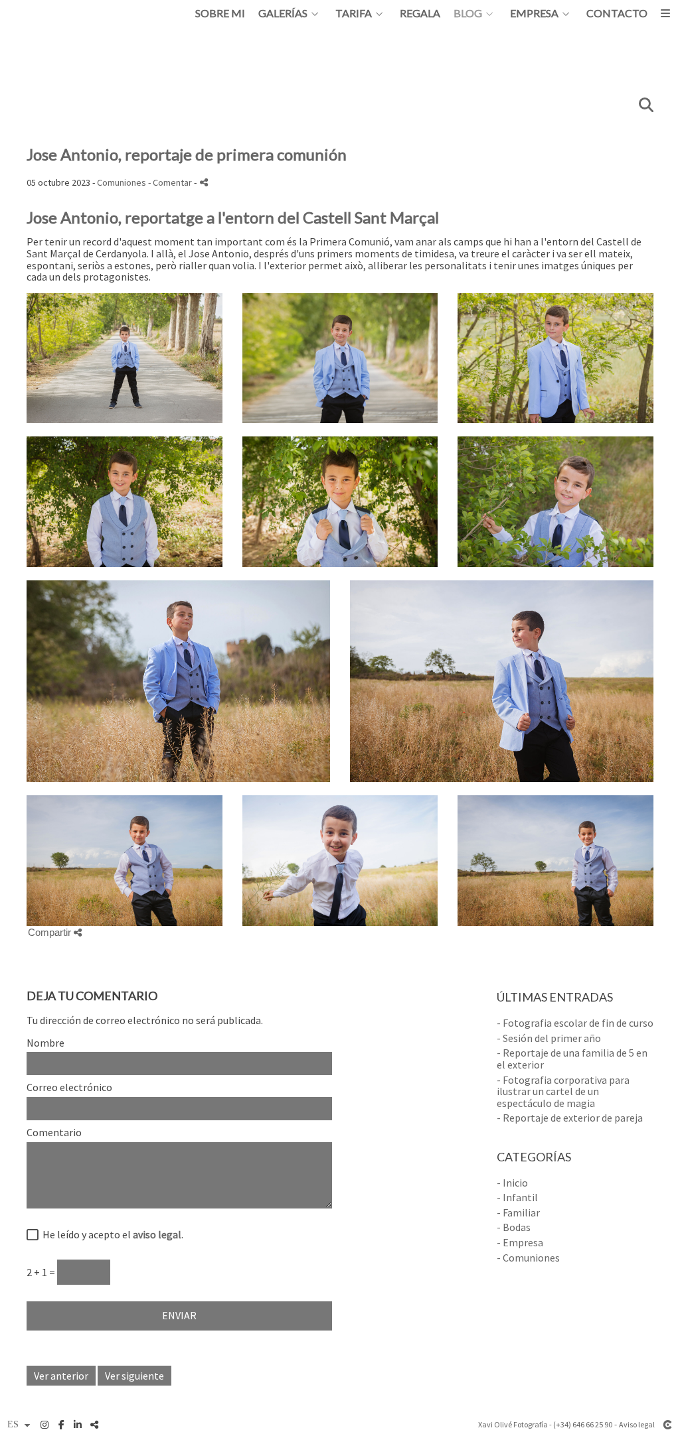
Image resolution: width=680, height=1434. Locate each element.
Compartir (51, 932)
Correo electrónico (69, 1088)
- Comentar (171, 182)
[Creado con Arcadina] (667, 1424)
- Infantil (517, 1197)
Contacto (616, 13)
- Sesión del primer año (549, 1038)
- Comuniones (528, 1257)
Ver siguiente (134, 1375)
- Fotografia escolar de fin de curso (575, 1022)
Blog (468, 13)
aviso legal (157, 1234)
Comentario (54, 1133)
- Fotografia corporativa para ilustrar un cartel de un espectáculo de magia (563, 1091)
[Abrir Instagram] (44, 1424)
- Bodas (514, 1227)
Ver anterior (61, 1375)
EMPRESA (534, 13)
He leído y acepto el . (111, 1235)
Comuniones (121, 182)
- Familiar (518, 1212)
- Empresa (520, 1242)
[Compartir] (204, 182)
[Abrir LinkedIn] (77, 1424)
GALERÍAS (282, 13)
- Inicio (512, 1182)
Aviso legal (637, 1424)
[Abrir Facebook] (61, 1424)
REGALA (420, 13)
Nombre (45, 1043)
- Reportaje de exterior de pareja (570, 1117)
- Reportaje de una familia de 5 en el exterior (572, 1058)
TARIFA (353, 13)
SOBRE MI (220, 13)
